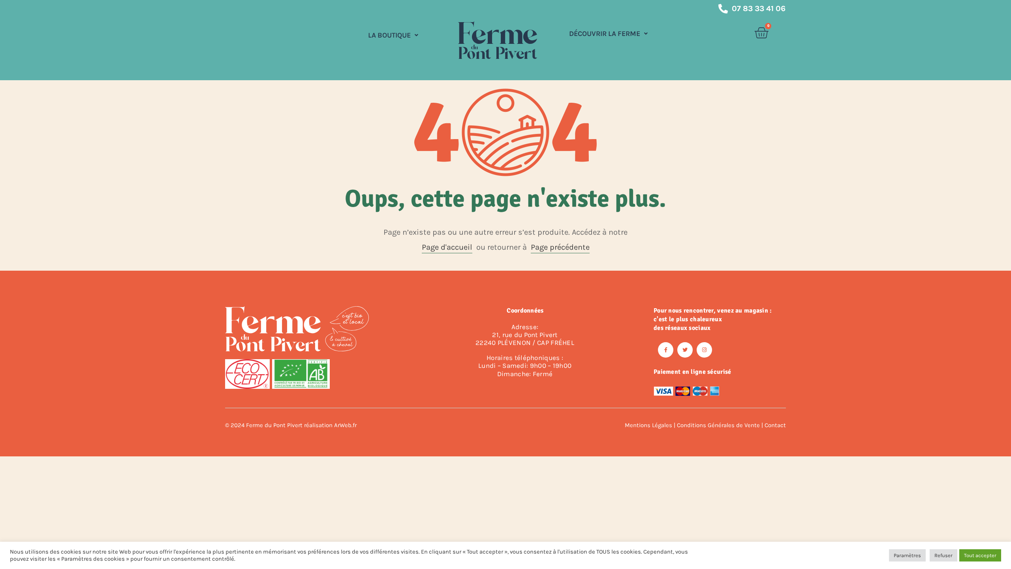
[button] (393, 35)
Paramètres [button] (907, 555)
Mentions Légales (648, 425)
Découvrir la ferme (604, 33)
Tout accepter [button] (980, 555)
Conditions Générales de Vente (718, 425)
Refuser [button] (943, 555)
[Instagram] (704, 350)
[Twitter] (685, 350)
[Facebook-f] (665, 350)
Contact (775, 425)
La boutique (389, 35)
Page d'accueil (447, 247)
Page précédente (560, 247)
